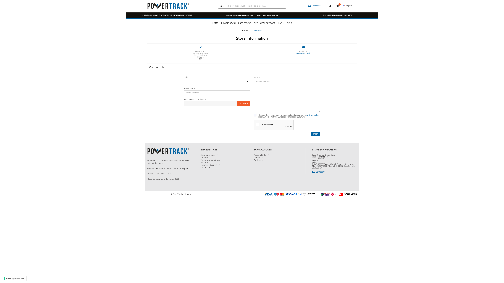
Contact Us (314, 6)
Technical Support (209, 165)
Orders (257, 157)
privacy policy (313, 115)
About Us (205, 162)
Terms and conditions (210, 160)
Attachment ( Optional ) (195, 99)
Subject (187, 77)
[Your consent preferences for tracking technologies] (14, 278)
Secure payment (208, 155)
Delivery (204, 157)
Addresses (258, 160)
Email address (190, 88)
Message (258, 77)
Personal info (260, 155)
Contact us (205, 167)
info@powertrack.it (303, 53)
